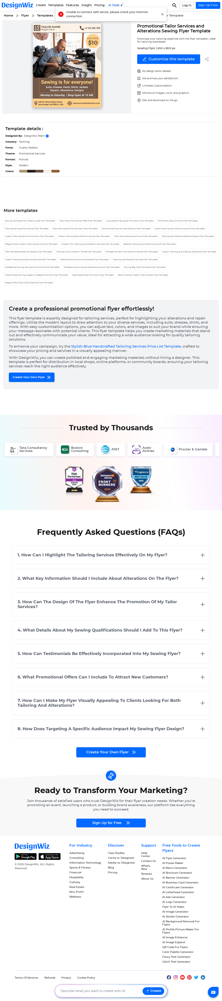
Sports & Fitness (80, 867)
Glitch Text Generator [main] (176, 962)
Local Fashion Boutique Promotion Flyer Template (129, 221)
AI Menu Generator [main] (174, 868)
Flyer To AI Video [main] (173, 907)
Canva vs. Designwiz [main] (121, 858)
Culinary (74, 882)
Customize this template (172, 59)
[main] (116, 5)
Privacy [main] (66, 978)
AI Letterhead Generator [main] (178, 892)
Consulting (76, 858)
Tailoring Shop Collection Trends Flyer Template (78, 252)
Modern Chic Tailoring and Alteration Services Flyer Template (90, 244)
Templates (56, 5)
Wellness (75, 897)
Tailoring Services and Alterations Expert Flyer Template (188, 236)
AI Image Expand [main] (173, 942)
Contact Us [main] (148, 861)
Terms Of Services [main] (26, 978)
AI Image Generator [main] (175, 912)
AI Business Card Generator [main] (180, 882)
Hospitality (76, 877)
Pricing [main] (99, 5)
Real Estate (76, 887)
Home (8, 15)
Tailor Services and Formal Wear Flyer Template (75, 229)
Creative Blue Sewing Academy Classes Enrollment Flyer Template (36, 275)
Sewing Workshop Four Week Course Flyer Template (30, 221)
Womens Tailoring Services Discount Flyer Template (126, 229)
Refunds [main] (49, 978)
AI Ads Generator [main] (173, 897)
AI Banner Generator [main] (175, 877)
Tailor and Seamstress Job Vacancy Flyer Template (28, 252)
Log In (186, 5)
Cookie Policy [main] (86, 978)
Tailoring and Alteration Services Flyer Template (135, 260)
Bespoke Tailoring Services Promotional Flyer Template (149, 244)
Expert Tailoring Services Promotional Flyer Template (180, 229)
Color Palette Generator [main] (178, 952)
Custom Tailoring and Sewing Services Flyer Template (30, 260)
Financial (75, 872)
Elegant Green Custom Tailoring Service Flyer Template (31, 244)
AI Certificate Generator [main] (178, 887)
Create (155, 990)
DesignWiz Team (34, 136)
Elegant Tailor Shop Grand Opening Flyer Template (29, 283)
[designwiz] (170, 977)
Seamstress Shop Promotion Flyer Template (93, 275)
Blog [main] (111, 867)
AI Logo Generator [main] (174, 902)
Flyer (25, 15)
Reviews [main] (146, 874)
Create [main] (41, 5)
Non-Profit (76, 892)
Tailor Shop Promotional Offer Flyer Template (80, 221)
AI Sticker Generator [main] (175, 916)
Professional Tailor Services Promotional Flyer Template (132, 252)
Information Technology (85, 863)
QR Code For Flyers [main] (175, 947)
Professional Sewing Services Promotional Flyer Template (32, 267)
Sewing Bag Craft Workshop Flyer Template (144, 267)
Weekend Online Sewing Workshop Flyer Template (84, 260)
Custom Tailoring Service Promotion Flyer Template (29, 236)
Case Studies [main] (116, 853)
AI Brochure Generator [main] (177, 873)
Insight (87, 5)
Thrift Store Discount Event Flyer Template (178, 221)
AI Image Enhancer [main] (175, 937)
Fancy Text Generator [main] (176, 957)
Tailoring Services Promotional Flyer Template (26, 229)
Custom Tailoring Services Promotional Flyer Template (84, 236)
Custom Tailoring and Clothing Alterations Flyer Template (189, 252)
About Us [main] (147, 879)
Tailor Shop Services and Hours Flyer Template (135, 236)
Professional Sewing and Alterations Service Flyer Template (92, 267)
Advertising (76, 853)
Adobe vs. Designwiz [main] (121, 863)
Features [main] (72, 5)
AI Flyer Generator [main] (174, 858)
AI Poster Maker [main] (172, 863)
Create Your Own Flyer (29, 377)
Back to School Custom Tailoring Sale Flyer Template (143, 275)
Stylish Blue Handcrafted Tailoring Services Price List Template (126, 346)
